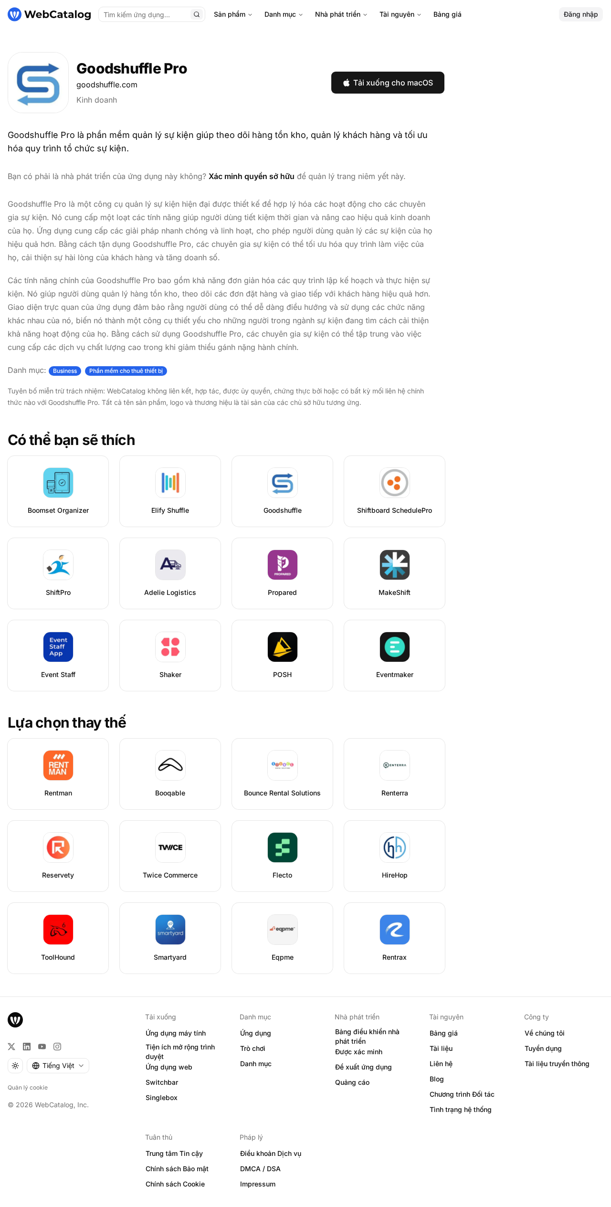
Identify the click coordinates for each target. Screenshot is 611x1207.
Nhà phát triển (337, 14)
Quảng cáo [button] (352, 1082)
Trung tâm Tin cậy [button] (174, 1153)
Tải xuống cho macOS (393, 82)
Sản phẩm (229, 14)
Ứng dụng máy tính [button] (176, 1033)
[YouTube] (42, 1046)
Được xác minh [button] (358, 1052)
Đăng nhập (581, 14)
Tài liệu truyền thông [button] (557, 1063)
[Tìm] (196, 14)
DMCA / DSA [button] (260, 1169)
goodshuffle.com (106, 84)
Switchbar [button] (162, 1082)
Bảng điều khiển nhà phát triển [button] (367, 1036)
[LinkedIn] (27, 1046)
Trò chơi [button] (252, 1048)
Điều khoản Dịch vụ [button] (270, 1153)
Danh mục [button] (256, 1063)
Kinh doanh (96, 100)
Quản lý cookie (28, 1087)
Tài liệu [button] (441, 1048)
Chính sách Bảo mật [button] (177, 1169)
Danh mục (280, 14)
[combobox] (58, 1065)
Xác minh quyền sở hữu (252, 176)
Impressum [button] (257, 1184)
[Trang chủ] (49, 14)
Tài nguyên (396, 14)
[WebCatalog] (15, 1019)
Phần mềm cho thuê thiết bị (126, 370)
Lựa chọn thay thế (67, 722)
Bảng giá (447, 14)
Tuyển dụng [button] (543, 1048)
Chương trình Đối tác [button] (462, 1094)
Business (65, 370)
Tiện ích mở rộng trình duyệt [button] (180, 1051)
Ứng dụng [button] (255, 1033)
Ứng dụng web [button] (169, 1067)
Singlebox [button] (162, 1097)
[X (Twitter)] (11, 1046)
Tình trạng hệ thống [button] (461, 1109)
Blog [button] (437, 1079)
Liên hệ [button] (441, 1063)
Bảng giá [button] (444, 1033)
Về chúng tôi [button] (545, 1033)
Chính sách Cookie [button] (175, 1184)
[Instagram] (57, 1046)
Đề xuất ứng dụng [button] (363, 1067)
